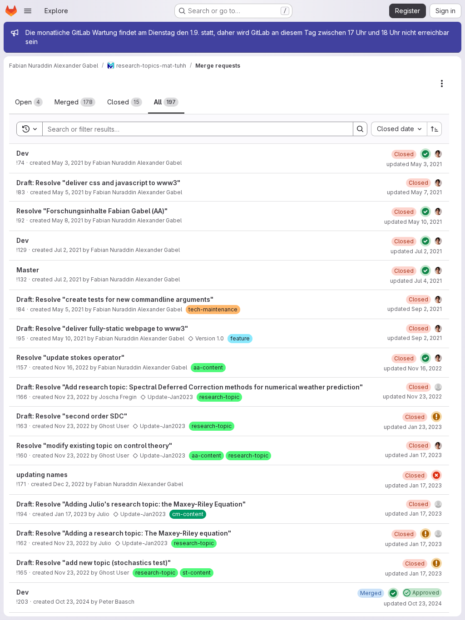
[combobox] (399, 129)
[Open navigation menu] (27, 11)
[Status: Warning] (436, 416)
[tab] (29, 102)
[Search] (360, 129)
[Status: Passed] (425, 153)
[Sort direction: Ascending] (434, 129)
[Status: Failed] (436, 475)
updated (414, 164)
